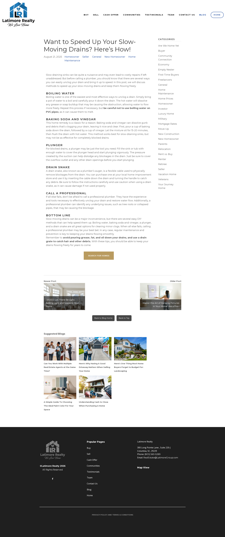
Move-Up (163, 129)
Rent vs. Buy (165, 154)
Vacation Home (167, 174)
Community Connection (165, 57)
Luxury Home (166, 113)
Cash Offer (111, 15)
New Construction (168, 134)
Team (171, 15)
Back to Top (124, 318)
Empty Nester (166, 69)
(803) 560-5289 (152, 454)
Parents (162, 144)
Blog (202, 15)
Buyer (161, 50)
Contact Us (187, 15)
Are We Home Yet (168, 45)
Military (162, 118)
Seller (85, 56)
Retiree (162, 164)
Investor (163, 108)
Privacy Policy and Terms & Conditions (112, 515)
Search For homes (98, 255)
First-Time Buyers (168, 74)
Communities (131, 15)
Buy (86, 15)
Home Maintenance (166, 91)
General (96, 56)
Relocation (164, 149)
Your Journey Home (165, 186)
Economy (163, 64)
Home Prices (165, 98)
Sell (96, 15)
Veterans (163, 179)
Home (217, 15)
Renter (162, 159)
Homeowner (72, 56)
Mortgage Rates (167, 123)
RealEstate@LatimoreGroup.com (160, 457)
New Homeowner (115, 56)
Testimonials (154, 15)
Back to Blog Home (103, 318)
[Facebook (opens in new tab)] (53, 479)
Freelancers (165, 79)
